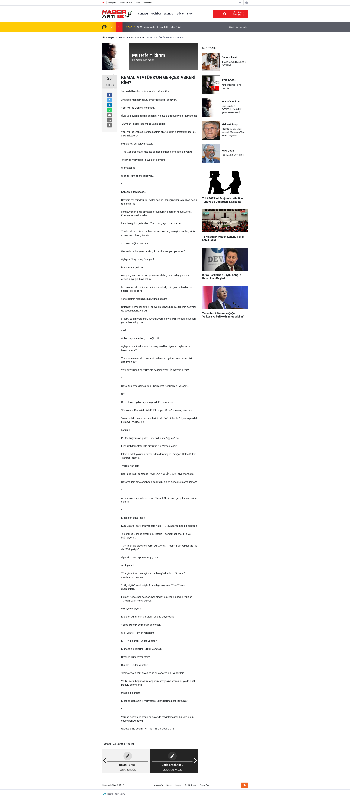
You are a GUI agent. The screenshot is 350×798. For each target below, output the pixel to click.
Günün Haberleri (126, 3)
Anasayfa (158, 785)
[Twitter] (109, 100)
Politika (156, 13)
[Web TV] (239, 2)
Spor (190, 13)
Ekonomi (169, 13)
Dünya (180, 13)
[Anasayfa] (103, 3)
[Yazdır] (109, 120)
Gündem (143, 13)
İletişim (178, 785)
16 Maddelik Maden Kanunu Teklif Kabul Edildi (159, 27)
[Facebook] (109, 95)
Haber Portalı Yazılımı (116, 794)
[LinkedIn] (109, 105)
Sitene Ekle (147, 3)
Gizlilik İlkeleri (190, 785)
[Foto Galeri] (246, 2)
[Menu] (216, 14)
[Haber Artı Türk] (117, 13)
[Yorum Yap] (109, 125)
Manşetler (112, 3)
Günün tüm (238, 27)
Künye (169, 785)
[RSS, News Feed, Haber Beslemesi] (244, 785)
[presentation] (111, 27)
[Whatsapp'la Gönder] (109, 110)
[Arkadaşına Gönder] (109, 115)
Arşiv (138, 3)
